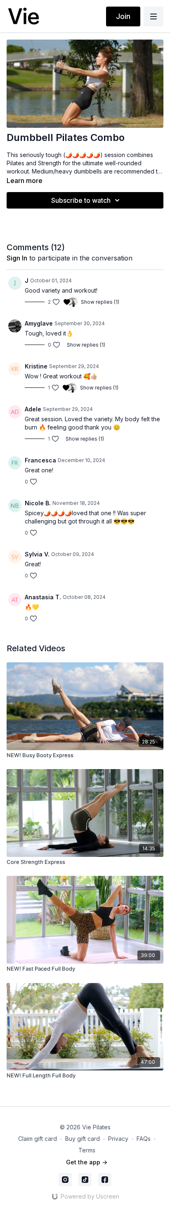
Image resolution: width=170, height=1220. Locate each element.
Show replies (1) (100, 302)
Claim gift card (37, 1138)
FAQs (144, 1138)
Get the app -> (86, 1162)
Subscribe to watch (81, 200)
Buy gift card (82, 1138)
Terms (86, 1150)
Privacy (118, 1138)
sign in (17, 258)
